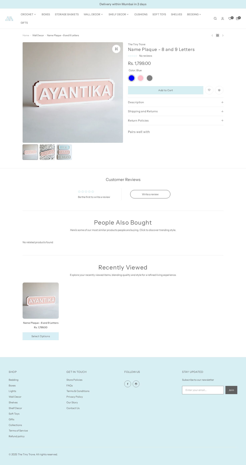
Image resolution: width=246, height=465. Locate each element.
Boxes (12, 385)
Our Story (72, 402)
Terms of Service (18, 430)
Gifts (11, 419)
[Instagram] (136, 384)
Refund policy (17, 436)
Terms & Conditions (77, 391)
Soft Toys (14, 413)
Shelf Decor (15, 408)
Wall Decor (38, 35)
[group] (73, 92)
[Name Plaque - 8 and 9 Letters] (41, 301)
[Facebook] (127, 384)
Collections (15, 425)
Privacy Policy (74, 396)
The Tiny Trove (136, 44)
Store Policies (74, 379)
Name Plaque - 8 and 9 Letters (40, 322)
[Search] (215, 18)
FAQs (69, 385)
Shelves (13, 402)
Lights (12, 391)
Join (231, 390)
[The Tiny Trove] (9, 18)
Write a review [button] (150, 194)
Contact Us (72, 408)
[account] (222, 18)
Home (26, 35)
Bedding (13, 379)
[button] (133, 55)
